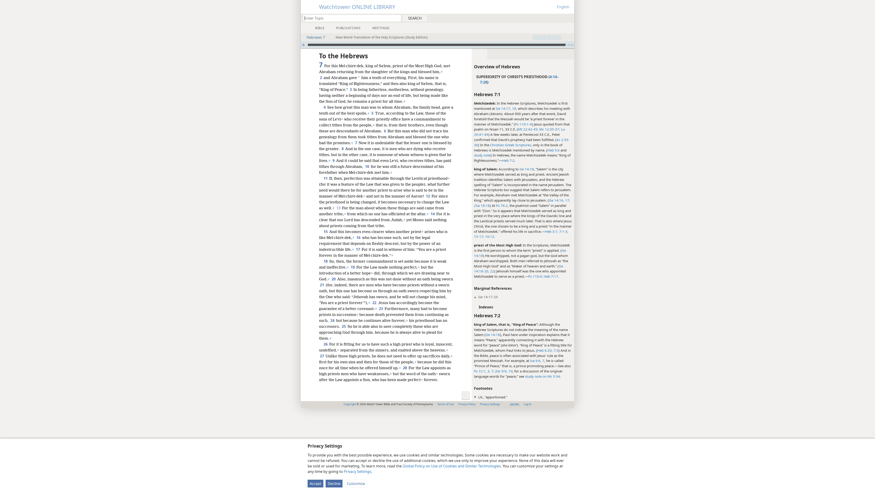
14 (433, 213)
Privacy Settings (357, 471)
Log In (527, 404)
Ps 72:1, (480, 371)
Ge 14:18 (527, 169)
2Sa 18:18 (482, 205)
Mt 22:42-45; (528, 129)
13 (338, 207)
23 (381, 308)
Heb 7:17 (550, 276)
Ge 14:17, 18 (506, 108)
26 (326, 344)
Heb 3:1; (551, 231)
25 (344, 326)
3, (488, 371)
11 (326, 178)
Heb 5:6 (553, 150)
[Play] (304, 45)
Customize (356, 483)
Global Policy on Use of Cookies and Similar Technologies (452, 466)
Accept (315, 483)
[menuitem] (569, 18)
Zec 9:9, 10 (503, 371)
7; (492, 371)
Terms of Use (445, 404)
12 (428, 196)
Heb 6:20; (545, 350)
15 (326, 231)
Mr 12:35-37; (549, 129)
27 (322, 356)
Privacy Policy (467, 404)
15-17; (479, 236)
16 (358, 237)
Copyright (350, 404)
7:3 (555, 350)
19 (353, 267)
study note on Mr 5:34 (542, 376)
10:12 (489, 236)
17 (358, 249)
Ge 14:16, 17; (559, 200)
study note (482, 155)
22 (491, 271)
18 (326, 261)
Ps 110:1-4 (523, 124)
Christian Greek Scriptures (510, 145)
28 (405, 367)
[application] (437, 44)
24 (332, 320)
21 (322, 284)
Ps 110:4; (535, 276)
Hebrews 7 (315, 37)
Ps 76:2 (502, 205)
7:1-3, (563, 231)
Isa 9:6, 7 (537, 360)
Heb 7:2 (508, 160)
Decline (334, 483)
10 (367, 166)
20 (334, 279)
